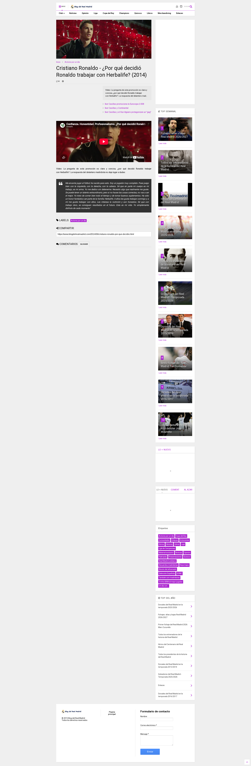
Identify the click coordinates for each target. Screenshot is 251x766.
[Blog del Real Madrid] (81, 7)
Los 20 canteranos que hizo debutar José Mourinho (174, 428)
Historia (169, 544)
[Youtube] (177, 6)
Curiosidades (164, 540)
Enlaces (179, 13)
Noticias (73, 13)
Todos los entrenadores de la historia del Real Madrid (174, 166)
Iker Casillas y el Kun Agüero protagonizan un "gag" (128, 112)
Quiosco (138, 13)
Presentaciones (175, 557)
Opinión (85, 13)
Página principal (112, 713)
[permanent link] (63, 81)
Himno (161, 544)
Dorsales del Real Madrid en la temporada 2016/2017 (174, 396)
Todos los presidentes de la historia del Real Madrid (174, 264)
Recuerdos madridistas (168, 565)
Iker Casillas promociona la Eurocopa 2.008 (124, 104)
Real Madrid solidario (167, 561)
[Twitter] (181, 6)
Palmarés (163, 557)
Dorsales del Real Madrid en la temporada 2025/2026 (174, 232)
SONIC (179, 573)
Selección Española (167, 573)
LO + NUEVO (164, 449)
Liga (96, 13)
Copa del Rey (108, 13)
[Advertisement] (75, 102)
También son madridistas (169, 578)
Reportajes (184, 565)
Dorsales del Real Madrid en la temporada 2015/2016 (174, 330)
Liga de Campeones (167, 548)
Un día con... (164, 586)
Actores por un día (72, 62)
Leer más (162, 143)
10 (162, 419)
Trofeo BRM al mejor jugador (170, 582)
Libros (150, 13)
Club (61, 13)
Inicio (58, 62)
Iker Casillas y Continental (116, 108)
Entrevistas (184, 540)
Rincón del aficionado (167, 569)
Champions (124, 13)
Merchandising (164, 13)
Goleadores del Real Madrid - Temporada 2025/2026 (172, 297)
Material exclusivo (166, 553)
